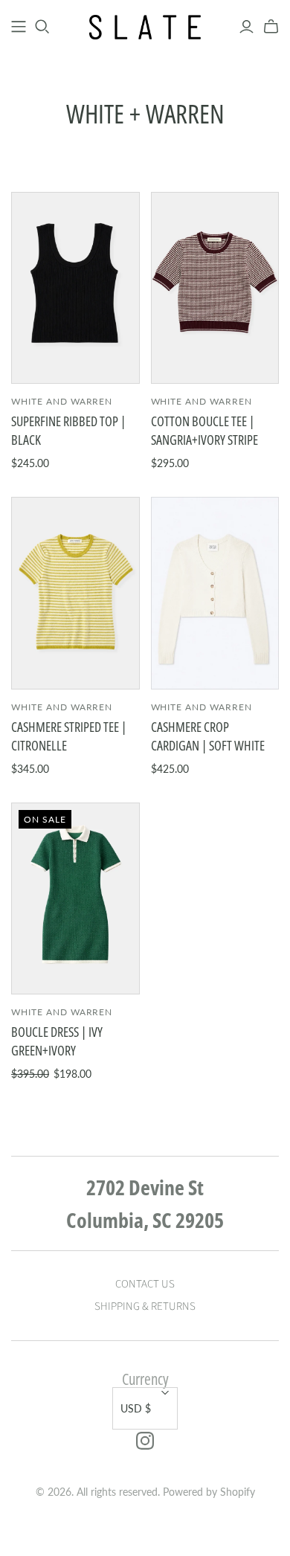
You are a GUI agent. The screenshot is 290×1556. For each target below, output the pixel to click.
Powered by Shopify (209, 1491)
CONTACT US (145, 1284)
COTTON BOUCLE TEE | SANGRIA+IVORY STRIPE (204, 430)
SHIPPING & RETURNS (145, 1306)
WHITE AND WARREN (61, 401)
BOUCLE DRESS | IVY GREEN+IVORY (57, 1041)
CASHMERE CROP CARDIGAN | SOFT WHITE (208, 736)
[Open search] (42, 26)
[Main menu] (18, 26)
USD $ (135, 1408)
